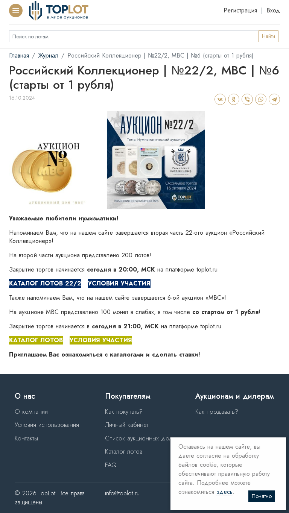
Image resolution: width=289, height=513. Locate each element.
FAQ (111, 464)
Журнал (48, 55)
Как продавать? (216, 411)
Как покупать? (124, 411)
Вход (273, 10)
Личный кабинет (127, 424)
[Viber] (247, 99)
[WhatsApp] (260, 99)
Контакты (26, 438)
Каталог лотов (123, 451)
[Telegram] (274, 99)
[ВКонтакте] (220, 99)
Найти (268, 36)
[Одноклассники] (233, 99)
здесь (224, 492)
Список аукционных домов (142, 438)
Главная (19, 55)
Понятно (262, 496)
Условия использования (47, 424)
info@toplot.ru (122, 493)
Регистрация (240, 10)
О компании (31, 411)
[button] (16, 10)
